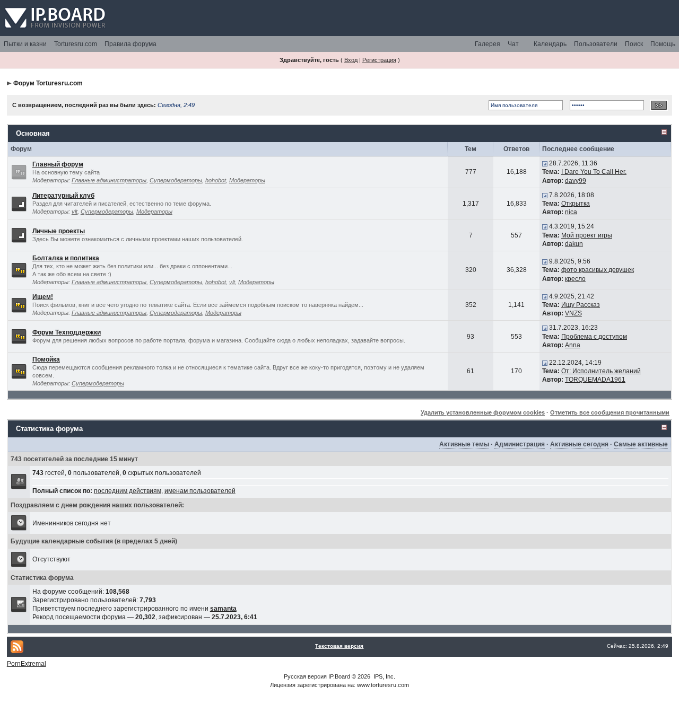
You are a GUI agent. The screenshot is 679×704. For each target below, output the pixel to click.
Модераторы (247, 180)
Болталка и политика (65, 258)
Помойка (46, 359)
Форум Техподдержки (66, 332)
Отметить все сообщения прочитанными (609, 412)
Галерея (487, 44)
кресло (575, 279)
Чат (513, 44)
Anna (572, 345)
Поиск (634, 44)
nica (571, 212)
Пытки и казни (25, 44)
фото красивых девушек (597, 270)
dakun (574, 244)
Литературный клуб (63, 195)
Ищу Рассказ (580, 305)
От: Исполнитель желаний (601, 371)
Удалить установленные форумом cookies (483, 412)
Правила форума (130, 44)
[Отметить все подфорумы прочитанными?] (19, 203)
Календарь (550, 44)
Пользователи (595, 44)
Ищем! (42, 297)
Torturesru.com (75, 44)
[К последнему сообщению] (544, 163)
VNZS (573, 313)
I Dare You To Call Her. (593, 171)
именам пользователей (200, 491)
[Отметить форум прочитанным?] (19, 270)
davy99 (575, 180)
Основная (33, 133)
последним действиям (127, 491)
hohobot (215, 180)
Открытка (575, 203)
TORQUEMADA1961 (595, 379)
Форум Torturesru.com (48, 83)
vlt (74, 211)
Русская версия (305, 676)
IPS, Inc (383, 676)
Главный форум (57, 164)
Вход (351, 60)
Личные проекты (58, 231)
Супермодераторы (176, 180)
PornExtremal (26, 663)
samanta (223, 608)
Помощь (662, 44)
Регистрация (379, 60)
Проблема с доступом (594, 336)
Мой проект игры (586, 235)
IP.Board (339, 676)
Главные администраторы (109, 180)
